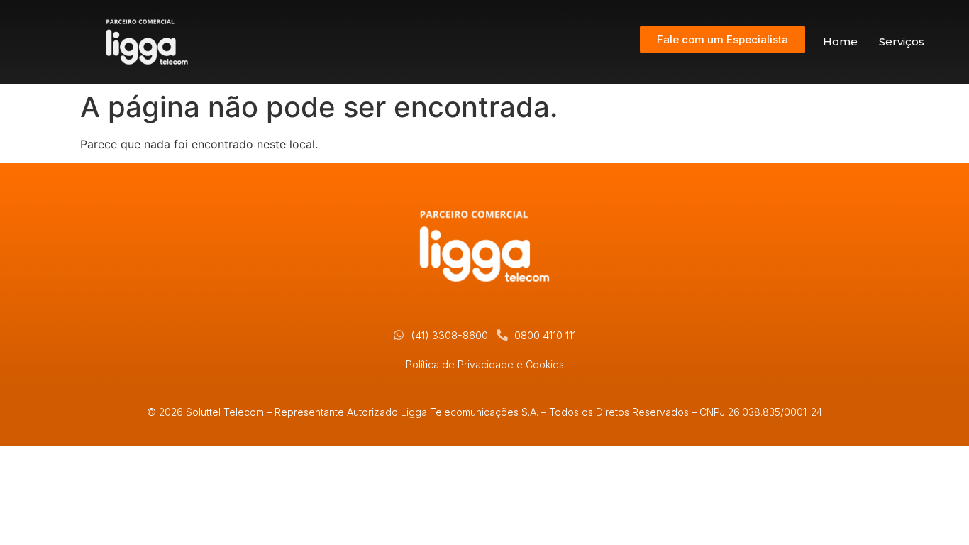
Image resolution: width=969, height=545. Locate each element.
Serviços (901, 41)
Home (840, 41)
